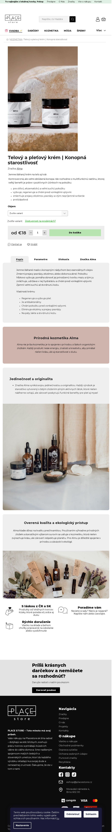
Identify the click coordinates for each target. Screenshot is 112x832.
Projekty (63, 726)
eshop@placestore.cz (79, 782)
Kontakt (98, 1)
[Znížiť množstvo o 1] (31, 232)
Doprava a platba (68, 749)
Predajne (51, 1)
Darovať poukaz (46, 690)
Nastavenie (22, 825)
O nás (62, 722)
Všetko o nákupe (68, 741)
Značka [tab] (88, 259)
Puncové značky (68, 758)
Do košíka (75, 232)
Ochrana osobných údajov (73, 754)
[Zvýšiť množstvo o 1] (44, 232)
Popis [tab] (19, 259)
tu (58, 818)
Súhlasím (91, 814)
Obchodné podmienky (71, 745)
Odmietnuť (72, 814)
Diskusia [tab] (63, 259)
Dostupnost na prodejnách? (40, 221)
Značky (71, 1)
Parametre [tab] (41, 259)
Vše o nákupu (84, 1)
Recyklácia (64, 762)
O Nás (62, 1)
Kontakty (64, 730)
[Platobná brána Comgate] (79, 800)
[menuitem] (15, 31)
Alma (19, 168)
